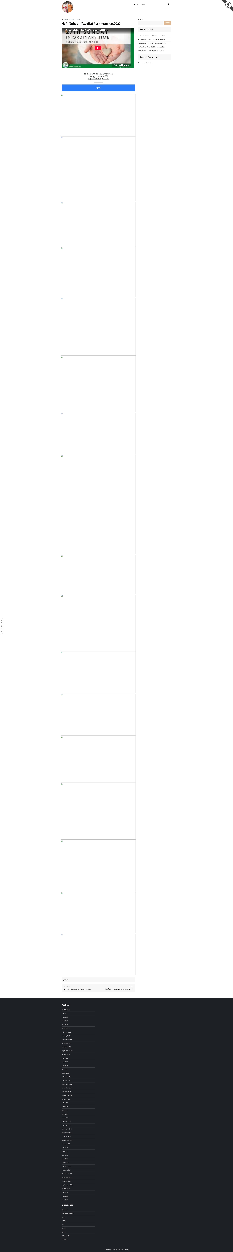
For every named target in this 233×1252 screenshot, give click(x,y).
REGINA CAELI (66, 1236)
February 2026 (66, 1032)
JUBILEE (64, 1221)
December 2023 (67, 1129)
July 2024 (65, 1103)
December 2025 (67, 1039)
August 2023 (66, 1144)
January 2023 (66, 1170)
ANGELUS (64, 1210)
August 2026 (66, 1010)
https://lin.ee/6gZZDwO (98, 78)
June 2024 (65, 1107)
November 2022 (67, 1177)
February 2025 (66, 1077)
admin (66, 19)
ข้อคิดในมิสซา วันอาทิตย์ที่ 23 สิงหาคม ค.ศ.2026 (152, 43)
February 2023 (66, 1166)
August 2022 (66, 1189)
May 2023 (65, 1155)
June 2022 (65, 1196)
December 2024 (67, 1084)
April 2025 (65, 1069)
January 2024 (66, 1125)
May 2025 (65, 1066)
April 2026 (65, 1025)
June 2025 (65, 1062)
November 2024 (67, 1088)
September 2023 (67, 1140)
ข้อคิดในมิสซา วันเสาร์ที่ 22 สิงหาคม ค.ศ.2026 (151, 47)
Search (140, 19)
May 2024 (65, 1110)
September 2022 (67, 1185)
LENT (63, 1225)
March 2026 (65, 1028)
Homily (64, 1217)
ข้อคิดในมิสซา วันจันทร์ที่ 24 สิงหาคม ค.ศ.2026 (151, 39)
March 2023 (65, 1163)
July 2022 (65, 1192)
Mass (63, 1228)
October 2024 (66, 1092)
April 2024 (65, 1114)
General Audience (67, 1213)
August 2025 (66, 1054)
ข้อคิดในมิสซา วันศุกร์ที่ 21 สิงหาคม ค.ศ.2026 (151, 51)
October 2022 (66, 1181)
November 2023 (67, 1133)
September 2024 (67, 1095)
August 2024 (66, 1099)
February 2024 (66, 1121)
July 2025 (65, 1058)
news (63, 1232)
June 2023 (65, 1151)
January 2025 (66, 1080)
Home (136, 4)
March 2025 (65, 1073)
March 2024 (65, 1118)
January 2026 (66, 1036)
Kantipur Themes (123, 1249)
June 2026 (65, 1017)
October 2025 (66, 1047)
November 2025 (67, 1043)
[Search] (168, 4)
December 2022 (67, 1174)
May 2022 (65, 1200)
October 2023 (66, 1136)
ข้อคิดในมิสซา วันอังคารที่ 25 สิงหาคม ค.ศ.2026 (151, 36)
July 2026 (65, 1013)
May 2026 (65, 1021)
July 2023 (65, 1148)
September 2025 (67, 1051)
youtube (66, 980)
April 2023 (65, 1159)
